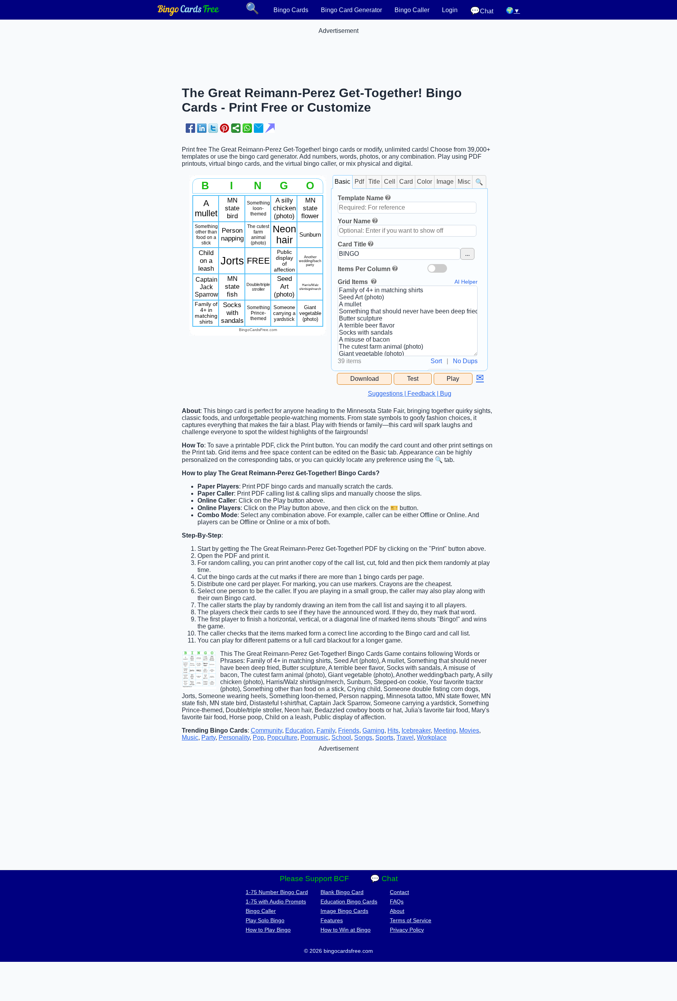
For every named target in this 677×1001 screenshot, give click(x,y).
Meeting (445, 730)
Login (450, 10)
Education (299, 730)
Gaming (373, 730)
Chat (481, 11)
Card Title (352, 244)
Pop (258, 737)
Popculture (282, 737)
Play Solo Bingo (265, 920)
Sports (384, 737)
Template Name (361, 198)
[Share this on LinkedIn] (201, 128)
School (341, 737)
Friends (348, 730)
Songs (363, 737)
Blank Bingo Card (342, 892)
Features (331, 920)
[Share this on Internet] (270, 128)
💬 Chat (384, 878)
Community (266, 730)
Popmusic (314, 737)
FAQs (397, 901)
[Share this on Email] (258, 128)
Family (326, 730)
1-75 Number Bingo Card (277, 892)
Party (208, 737)
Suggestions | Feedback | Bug (409, 393)
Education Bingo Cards (348, 901)
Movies (469, 730)
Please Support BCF (314, 878)
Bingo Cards (290, 10)
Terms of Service (410, 920)
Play (453, 378)
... (467, 253)
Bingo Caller (412, 10)
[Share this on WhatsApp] (247, 128)
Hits (392, 730)
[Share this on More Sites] (236, 128)
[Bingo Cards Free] (188, 14)
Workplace (432, 737)
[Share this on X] (213, 128)
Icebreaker (416, 730)
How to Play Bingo (268, 930)
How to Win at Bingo (345, 930)
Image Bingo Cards (344, 911)
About (397, 911)
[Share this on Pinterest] (224, 128)
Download (364, 378)
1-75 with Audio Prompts (276, 901)
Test (412, 378)
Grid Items (353, 282)
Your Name (354, 221)
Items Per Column (364, 269)
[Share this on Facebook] (190, 128)
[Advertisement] (338, 52)
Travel (405, 737)
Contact (399, 892)
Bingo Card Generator (351, 10)
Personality (234, 737)
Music (190, 737)
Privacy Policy (407, 930)
